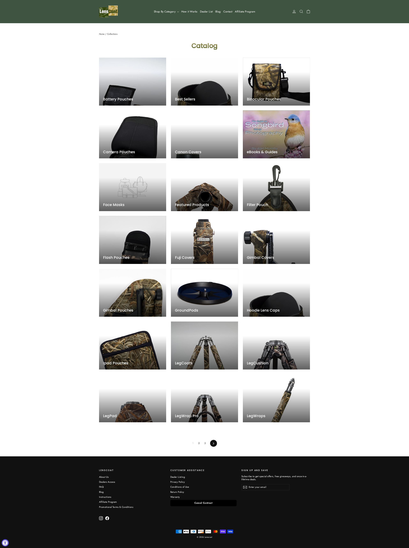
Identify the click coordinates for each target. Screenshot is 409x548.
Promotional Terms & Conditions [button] (116, 507)
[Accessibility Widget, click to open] (5, 542)
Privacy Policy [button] (177, 482)
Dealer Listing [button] (177, 477)
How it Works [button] (189, 11)
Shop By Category (165, 11)
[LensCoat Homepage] (108, 11)
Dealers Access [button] (107, 482)
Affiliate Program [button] (245, 11)
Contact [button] (227, 11)
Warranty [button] (175, 497)
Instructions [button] (105, 497)
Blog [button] (218, 11)
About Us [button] (104, 477)
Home (102, 34)
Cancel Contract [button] (203, 503)
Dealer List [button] (206, 11)
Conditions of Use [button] (179, 487)
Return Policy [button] (177, 492)
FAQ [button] (101, 487)
